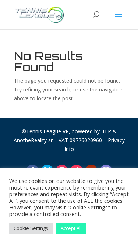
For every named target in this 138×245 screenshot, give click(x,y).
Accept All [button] (71, 228)
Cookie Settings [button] (31, 228)
